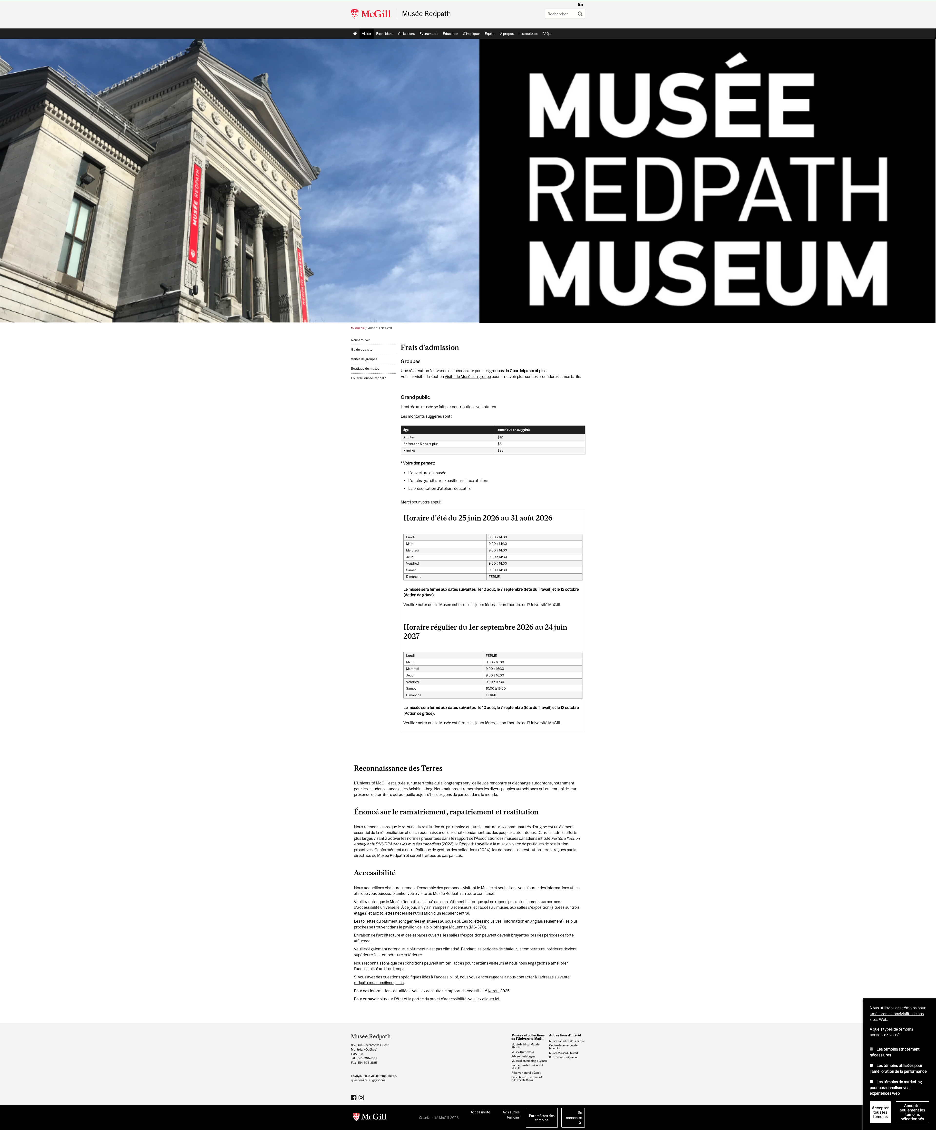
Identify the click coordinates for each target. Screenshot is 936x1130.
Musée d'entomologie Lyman (529, 1060)
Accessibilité (480, 1112)
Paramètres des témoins (542, 1118)
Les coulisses (527, 34)
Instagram (362, 1097)
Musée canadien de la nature (567, 1041)
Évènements (428, 34)
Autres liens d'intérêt (565, 1035)
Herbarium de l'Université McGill (527, 1067)
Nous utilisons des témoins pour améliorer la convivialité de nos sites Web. (898, 1014)
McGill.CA (358, 328)
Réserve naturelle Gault (526, 1072)
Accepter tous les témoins (880, 1112)
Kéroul (493, 991)
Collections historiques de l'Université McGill (527, 1079)
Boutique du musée (365, 368)
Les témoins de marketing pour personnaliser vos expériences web (896, 1087)
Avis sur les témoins (511, 1114)
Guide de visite (361, 349)
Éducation (450, 34)
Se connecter (574, 1115)
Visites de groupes (364, 359)
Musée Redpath (426, 13)
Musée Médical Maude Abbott (525, 1046)
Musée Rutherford (522, 1052)
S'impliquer (471, 34)
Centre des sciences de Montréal (563, 1047)
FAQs (546, 34)
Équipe (490, 34)
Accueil (355, 34)
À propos (507, 34)
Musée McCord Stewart (563, 1053)
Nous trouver (360, 340)
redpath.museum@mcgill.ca (379, 982)
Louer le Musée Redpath (368, 378)
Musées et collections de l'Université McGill (528, 1036)
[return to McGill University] (370, 1118)
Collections (406, 34)
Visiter (366, 34)
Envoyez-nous (360, 1076)
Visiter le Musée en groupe (468, 376)
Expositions (384, 34)
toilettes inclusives (485, 921)
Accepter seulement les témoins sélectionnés (912, 1112)
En (580, 4)
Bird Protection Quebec (563, 1057)
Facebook (354, 1097)
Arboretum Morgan (523, 1056)
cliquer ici (490, 999)
